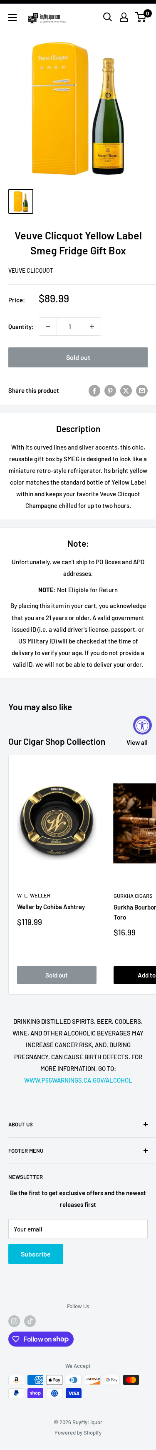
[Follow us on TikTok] (30, 1321)
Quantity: (21, 326)
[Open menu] (12, 17)
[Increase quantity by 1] (92, 326)
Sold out (78, 357)
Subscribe (36, 1254)
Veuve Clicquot (30, 270)
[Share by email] (142, 390)
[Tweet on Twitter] (126, 390)
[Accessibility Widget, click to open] (142, 725)
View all (137, 742)
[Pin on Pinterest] (110, 390)
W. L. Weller (33, 895)
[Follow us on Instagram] (14, 1321)
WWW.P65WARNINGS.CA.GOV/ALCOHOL (78, 1080)
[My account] (124, 17)
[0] (141, 17)
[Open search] (107, 17)
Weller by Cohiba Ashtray (51, 906)
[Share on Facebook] (94, 390)
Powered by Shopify (78, 1432)
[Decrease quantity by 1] (48, 326)
